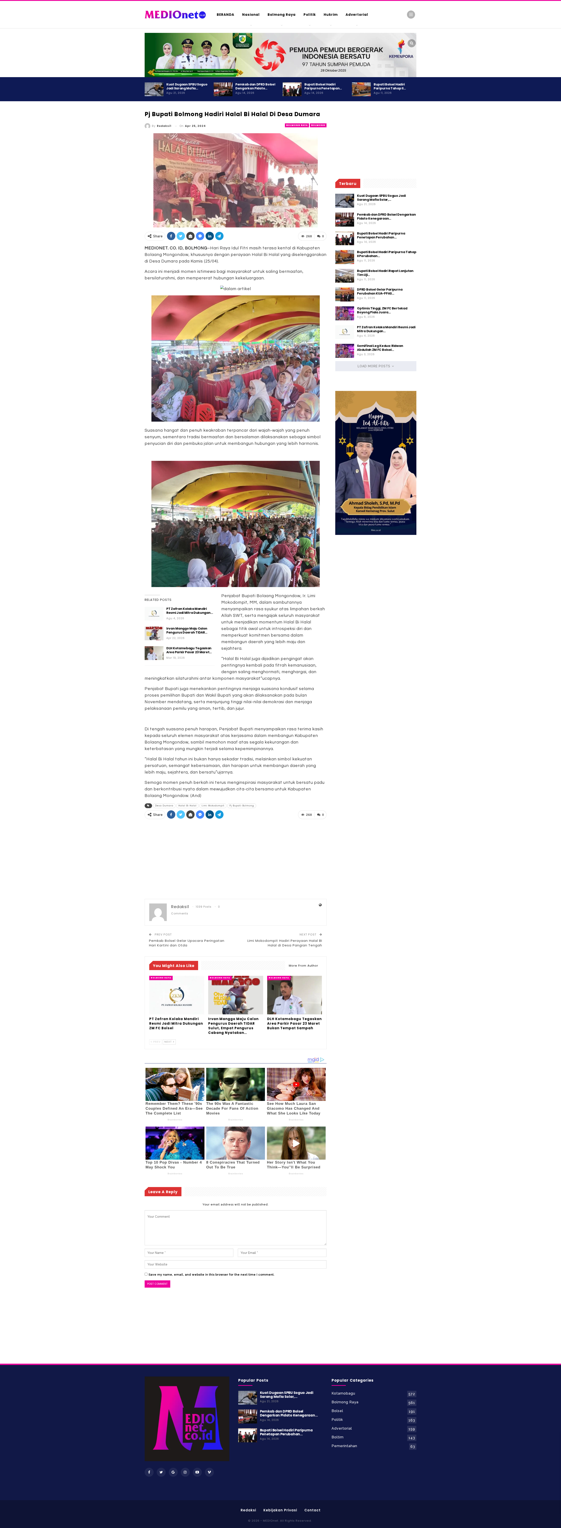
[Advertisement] (434, 188)
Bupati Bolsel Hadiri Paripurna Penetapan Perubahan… (381, 235)
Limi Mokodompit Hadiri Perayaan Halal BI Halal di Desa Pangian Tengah (284, 943)
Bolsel (337, 1411)
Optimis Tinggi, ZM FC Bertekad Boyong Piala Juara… (382, 310)
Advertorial (357, 14)
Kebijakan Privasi (280, 1510)
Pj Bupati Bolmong (241, 805)
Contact (312, 1510)
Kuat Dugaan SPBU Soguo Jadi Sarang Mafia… (186, 86)
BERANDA (225, 14)
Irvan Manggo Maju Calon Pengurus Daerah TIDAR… (186, 630)
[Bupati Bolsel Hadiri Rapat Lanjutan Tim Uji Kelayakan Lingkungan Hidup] (344, 276)
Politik (310, 14)
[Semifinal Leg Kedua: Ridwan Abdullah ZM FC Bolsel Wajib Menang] (344, 351)
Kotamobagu (343, 1393)
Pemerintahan (344, 1446)
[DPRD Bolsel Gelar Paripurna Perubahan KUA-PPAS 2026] (344, 294)
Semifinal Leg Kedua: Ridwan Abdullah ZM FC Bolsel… (380, 348)
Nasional (251, 14)
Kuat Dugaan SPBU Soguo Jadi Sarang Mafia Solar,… (381, 197)
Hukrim (331, 14)
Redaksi (248, 1510)
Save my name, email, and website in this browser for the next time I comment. (212, 1274)
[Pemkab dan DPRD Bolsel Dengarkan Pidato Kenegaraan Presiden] (223, 89)
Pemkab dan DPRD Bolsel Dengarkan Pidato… (255, 86)
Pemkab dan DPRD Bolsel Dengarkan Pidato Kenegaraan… (386, 216)
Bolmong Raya (282, 14)
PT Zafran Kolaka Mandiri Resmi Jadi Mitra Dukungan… (189, 611)
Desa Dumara (164, 805)
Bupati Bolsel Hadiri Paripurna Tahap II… (390, 86)
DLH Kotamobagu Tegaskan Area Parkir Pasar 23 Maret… (189, 650)
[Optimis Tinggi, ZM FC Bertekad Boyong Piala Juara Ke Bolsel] (344, 313)
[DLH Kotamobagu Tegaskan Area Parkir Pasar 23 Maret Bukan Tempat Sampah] (154, 653)
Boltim (338, 1437)
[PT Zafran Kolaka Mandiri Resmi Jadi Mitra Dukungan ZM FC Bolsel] (154, 614)
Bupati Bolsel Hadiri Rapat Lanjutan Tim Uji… (385, 273)
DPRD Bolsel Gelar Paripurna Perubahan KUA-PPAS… (379, 291)
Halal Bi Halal (187, 805)
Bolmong (318, 125)
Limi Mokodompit (213, 805)
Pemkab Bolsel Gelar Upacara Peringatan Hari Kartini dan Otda (186, 943)
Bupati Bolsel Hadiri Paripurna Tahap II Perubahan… (386, 254)
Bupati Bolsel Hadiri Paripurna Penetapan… (323, 86)
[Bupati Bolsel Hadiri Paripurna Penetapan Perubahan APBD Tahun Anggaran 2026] (292, 89)
